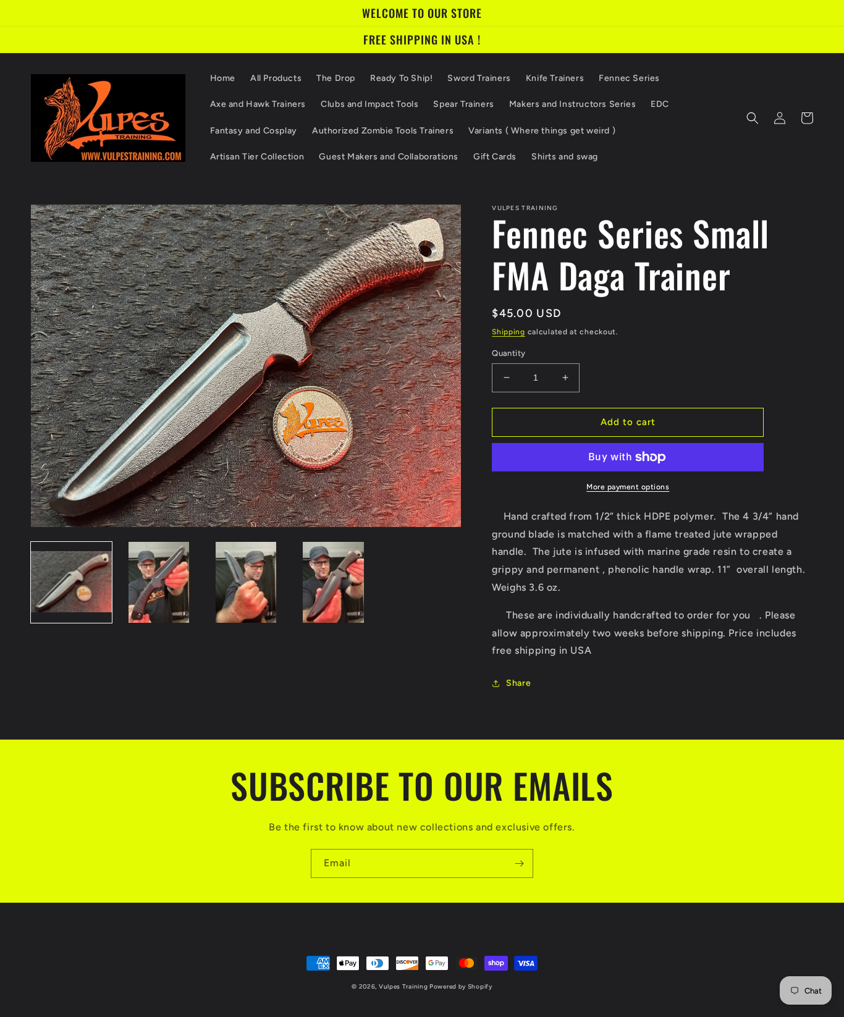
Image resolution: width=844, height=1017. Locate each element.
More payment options (627, 487)
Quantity (508, 353)
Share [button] (518, 683)
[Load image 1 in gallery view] (71, 582)
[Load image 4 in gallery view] (333, 582)
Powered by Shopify (460, 986)
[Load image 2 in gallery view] (158, 582)
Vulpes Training (404, 986)
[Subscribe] (519, 863)
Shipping (508, 331)
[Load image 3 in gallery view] (246, 582)
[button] (752, 118)
